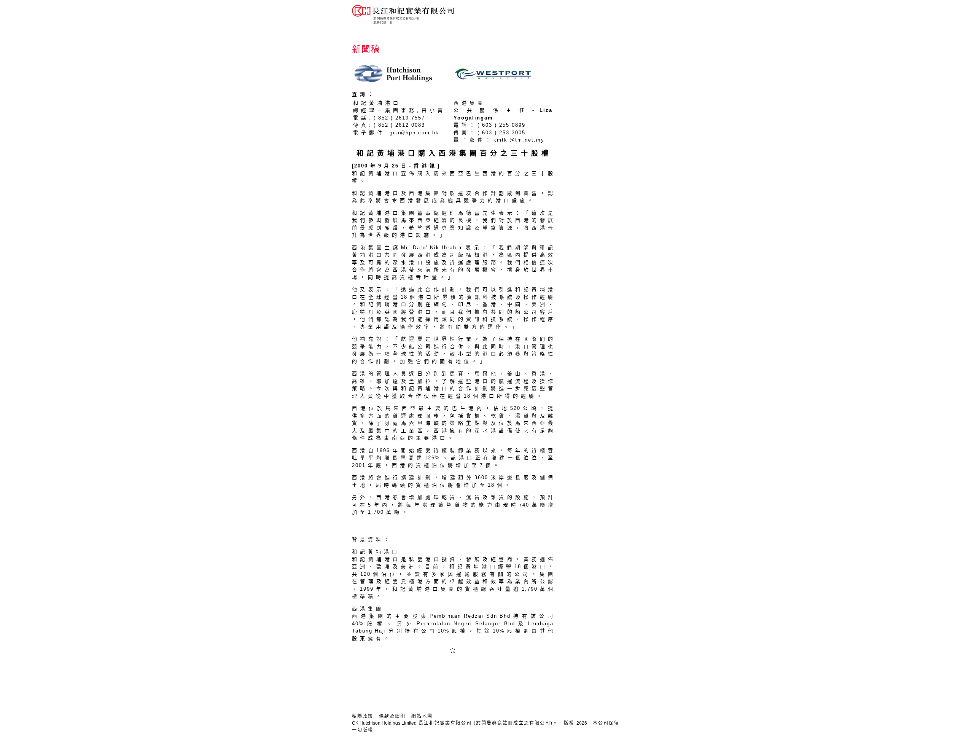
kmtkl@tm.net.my (518, 140)
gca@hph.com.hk (414, 132)
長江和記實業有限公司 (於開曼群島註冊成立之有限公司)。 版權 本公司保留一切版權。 (485, 726)
